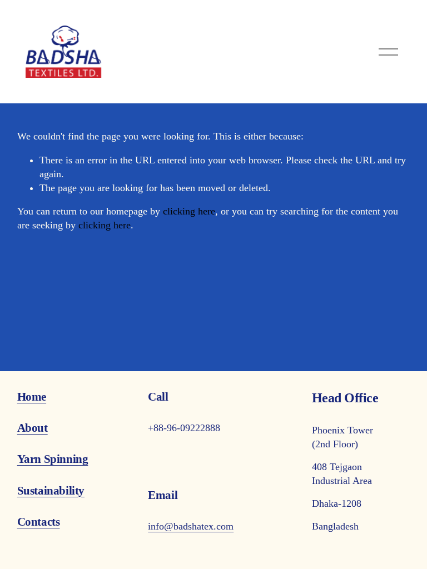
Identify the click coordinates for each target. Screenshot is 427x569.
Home (31, 397)
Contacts (38, 522)
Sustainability (51, 491)
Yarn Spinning (52, 459)
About (32, 428)
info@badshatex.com (191, 526)
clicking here (189, 211)
